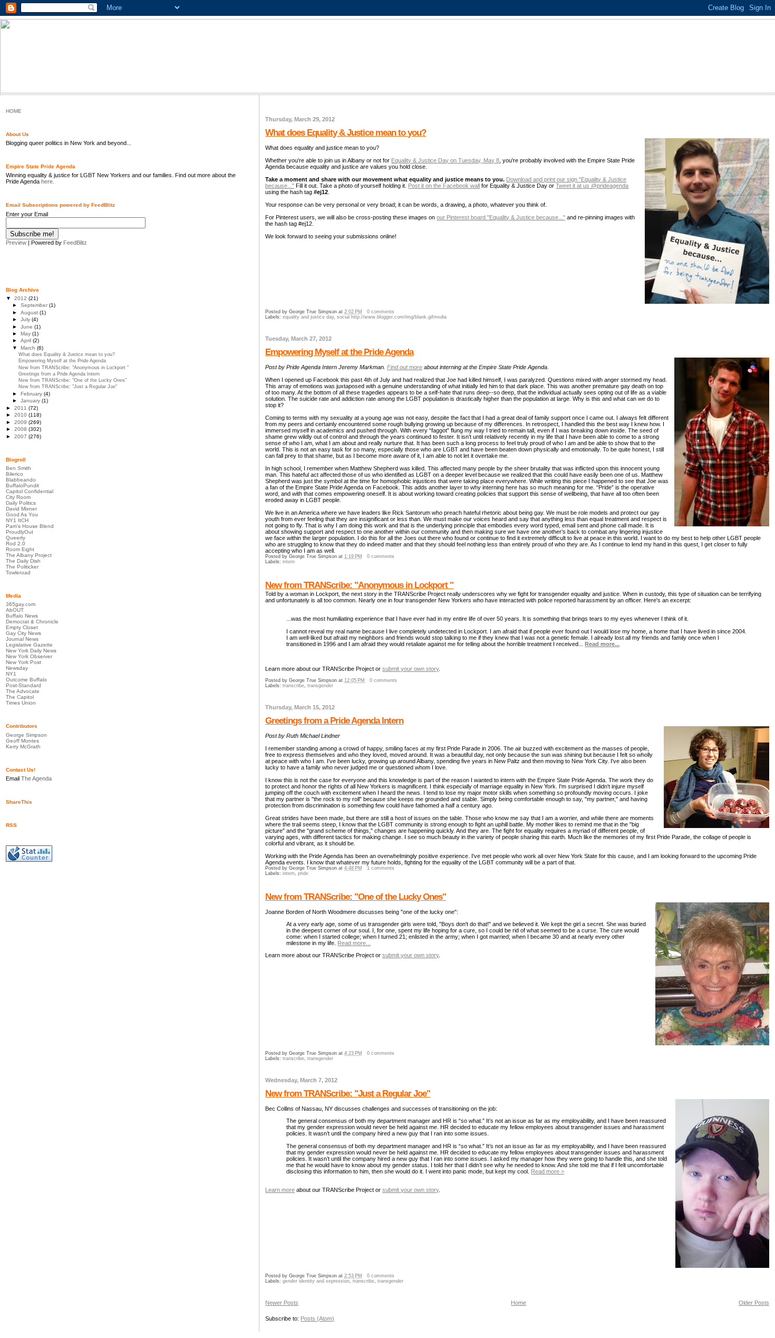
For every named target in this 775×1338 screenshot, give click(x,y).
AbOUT (15, 610)
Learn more (280, 1190)
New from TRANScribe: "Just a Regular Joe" (347, 1094)
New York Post (23, 662)
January (31, 400)
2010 (21, 415)
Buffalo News (22, 616)
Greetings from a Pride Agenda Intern (334, 721)
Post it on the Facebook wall (444, 185)
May (26, 333)
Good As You (22, 514)
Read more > (547, 1171)
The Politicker (22, 567)
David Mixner (21, 509)
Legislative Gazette (29, 645)
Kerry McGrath (23, 746)
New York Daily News (31, 650)
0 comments (380, 311)
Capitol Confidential (29, 491)
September (35, 305)
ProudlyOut (19, 532)
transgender (320, 685)
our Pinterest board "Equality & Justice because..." (501, 217)
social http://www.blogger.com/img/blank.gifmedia (392, 317)
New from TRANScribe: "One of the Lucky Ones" (355, 897)
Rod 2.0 (15, 543)
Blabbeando (21, 480)
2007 (21, 436)
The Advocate (23, 691)
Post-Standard (23, 685)
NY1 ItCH (17, 520)
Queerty (15, 538)
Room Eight (20, 549)
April (27, 340)
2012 (21, 298)
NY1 (11, 674)
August (30, 312)
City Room (18, 497)
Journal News (22, 639)
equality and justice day (308, 317)
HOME (14, 111)
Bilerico (14, 474)
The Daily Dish (23, 561)
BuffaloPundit (22, 485)
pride (303, 873)
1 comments (380, 868)
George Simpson (26, 735)
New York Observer (29, 656)
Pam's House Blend (30, 526)
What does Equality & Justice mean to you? (345, 133)
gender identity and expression (316, 1281)
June (27, 327)
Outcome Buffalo (26, 679)
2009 (21, 422)
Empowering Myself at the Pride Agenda (339, 352)
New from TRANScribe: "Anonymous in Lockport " (359, 585)
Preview (16, 242)
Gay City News (23, 633)
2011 (21, 408)
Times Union (21, 703)
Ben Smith (18, 468)
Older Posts (754, 1303)
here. (47, 181)
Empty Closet (22, 627)
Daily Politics (21, 503)
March (29, 348)
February (32, 394)
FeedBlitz (75, 242)
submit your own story (410, 669)
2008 (21, 429)
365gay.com (20, 604)
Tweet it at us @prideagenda (592, 185)
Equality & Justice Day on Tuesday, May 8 (445, 160)
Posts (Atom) (317, 1318)
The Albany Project (29, 555)
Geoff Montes (22, 741)
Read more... (602, 644)
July (26, 319)
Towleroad (18, 572)
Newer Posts (281, 1303)
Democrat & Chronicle (32, 621)
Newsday (17, 668)
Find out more (404, 367)
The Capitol (20, 697)
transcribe (293, 685)
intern (289, 561)
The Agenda (36, 778)
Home (518, 1303)
